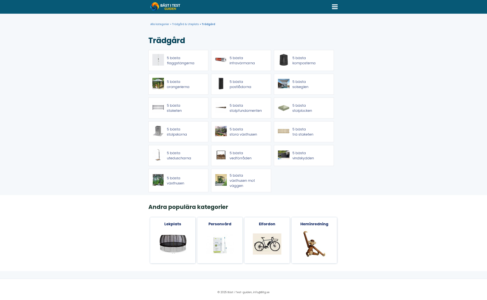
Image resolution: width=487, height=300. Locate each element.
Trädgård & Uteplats (185, 24)
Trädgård (208, 24)
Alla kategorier (159, 24)
